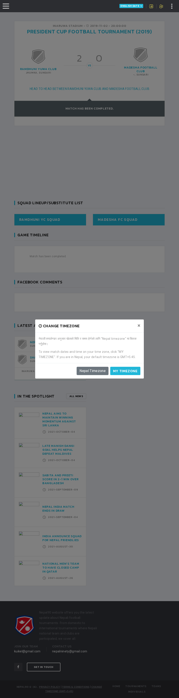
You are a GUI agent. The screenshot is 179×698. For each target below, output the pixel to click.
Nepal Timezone (92, 371)
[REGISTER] (162, 7)
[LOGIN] (151, 7)
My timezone (125, 371)
